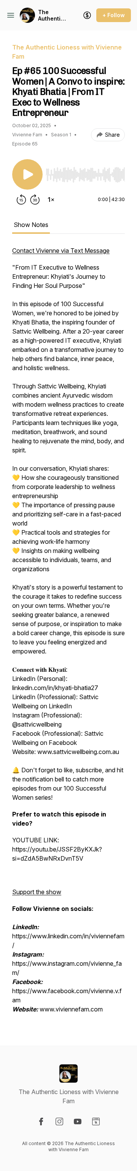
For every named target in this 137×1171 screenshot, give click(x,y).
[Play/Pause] (27, 174)
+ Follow (113, 15)
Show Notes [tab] (31, 224)
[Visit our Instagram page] (59, 1121)
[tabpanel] (68, 633)
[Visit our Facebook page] (41, 1121)
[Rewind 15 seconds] (21, 199)
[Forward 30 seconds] (35, 199)
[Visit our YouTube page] (77, 1121)
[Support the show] (87, 15)
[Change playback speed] (51, 199)
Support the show (36, 892)
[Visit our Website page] (96, 1121)
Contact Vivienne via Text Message (61, 250)
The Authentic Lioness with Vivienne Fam (51, 15)
